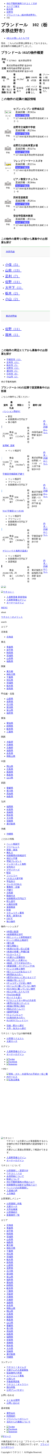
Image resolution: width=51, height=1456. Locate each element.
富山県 (10, 710)
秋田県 (10, 653)
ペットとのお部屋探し (17, 1188)
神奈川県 (11, 674)
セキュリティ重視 (15, 913)
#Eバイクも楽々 (14, 997)
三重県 (10, 732)
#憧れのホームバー (16, 1009)
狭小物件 (11, 921)
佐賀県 (10, 809)
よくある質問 (13, 1400)
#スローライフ (14, 954)
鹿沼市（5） (12, 371)
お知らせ (11, 1378)
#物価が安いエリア (16, 980)
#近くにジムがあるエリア (19, 972)
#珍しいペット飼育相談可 (19, 937)
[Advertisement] (25, 1109)
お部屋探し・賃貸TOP (17, 1170)
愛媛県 (10, 788)
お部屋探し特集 (14, 1203)
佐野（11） (13, 282)
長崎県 (10, 812)
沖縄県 (10, 834)
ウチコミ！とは (14, 1173)
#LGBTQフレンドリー (17, 1020)
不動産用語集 (13, 1381)
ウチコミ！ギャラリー (17, 1384)
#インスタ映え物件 (16, 969)
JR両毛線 (10, 251)
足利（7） (12, 276)
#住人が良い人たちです (18, 38)
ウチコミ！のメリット (12, 617)
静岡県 (10, 726)
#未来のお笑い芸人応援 (18, 949)
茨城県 (10, 683)
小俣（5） (12, 264)
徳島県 (10, 796)
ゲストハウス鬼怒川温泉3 (15, 551)
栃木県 (10, 9)
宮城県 (10, 655)
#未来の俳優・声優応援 (18, 951)
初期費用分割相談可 (16, 855)
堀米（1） (12, 334)
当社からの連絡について (18, 1422)
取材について (13, 1179)
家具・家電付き (14, 916)
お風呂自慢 (12, 904)
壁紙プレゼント (14, 861)
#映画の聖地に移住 (16, 1006)
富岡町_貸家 (9, 445)
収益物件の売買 (14, 1373)
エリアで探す (13, 6)
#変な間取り (12, 946)
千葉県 (10, 677)
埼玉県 (10, 680)
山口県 (10, 778)
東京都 (10, 671)
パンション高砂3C (11, 411)
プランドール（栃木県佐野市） (22, 15)
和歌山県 (11, 756)
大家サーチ (12, 1041)
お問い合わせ (13, 1403)
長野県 (10, 701)
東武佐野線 (11, 316)
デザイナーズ (13, 870)
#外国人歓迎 (12, 931)
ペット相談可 (13, 844)
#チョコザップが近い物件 (19, 983)
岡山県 (10, 766)
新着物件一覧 (13, 1215)
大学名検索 (12, 1209)
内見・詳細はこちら (45, 427)
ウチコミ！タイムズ (16, 1367)
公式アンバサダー (15, 1390)
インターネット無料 (16, 864)
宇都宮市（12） (14, 359)
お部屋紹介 (12, 1212)
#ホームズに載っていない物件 (21, 986)
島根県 (10, 772)
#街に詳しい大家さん (17, 960)
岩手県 (10, 650)
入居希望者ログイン (16, 600)
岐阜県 (10, 729)
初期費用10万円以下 (16, 898)
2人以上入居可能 (15, 878)
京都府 (10, 747)
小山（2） (12, 299)
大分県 (10, 818)
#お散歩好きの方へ (16, 1017)
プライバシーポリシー (17, 1419)
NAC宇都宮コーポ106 (13, 511)
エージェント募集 (15, 1376)
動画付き (11, 895)
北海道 (10, 637)
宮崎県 (10, 821)
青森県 (10, 647)
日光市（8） (12, 374)
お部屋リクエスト (15, 1038)
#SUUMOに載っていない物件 (21, 989)
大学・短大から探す (16, 1028)
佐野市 (10, 12)
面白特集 (11, 1387)
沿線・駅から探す (15, 1025)
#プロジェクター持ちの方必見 (21, 1000)
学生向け (11, 881)
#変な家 (10, 943)
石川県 (10, 704)
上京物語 (11, 1193)
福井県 (10, 713)
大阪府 (10, 742)
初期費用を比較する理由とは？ (22, 1185)
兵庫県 (10, 745)
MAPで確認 (22, 115)
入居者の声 (12, 1190)
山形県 (10, 658)
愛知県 (10, 723)
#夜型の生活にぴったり (18, 1003)
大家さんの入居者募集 (17, 1370)
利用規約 (11, 1416)
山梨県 (10, 699)
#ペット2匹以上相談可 (17, 940)
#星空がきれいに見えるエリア (21, 977)
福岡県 (10, 806)
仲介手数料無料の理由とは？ (21, 1182)
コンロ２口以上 (14, 884)
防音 (9, 910)
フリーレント (13, 847)
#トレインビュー (15, 1015)
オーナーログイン (15, 603)
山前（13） (13, 270)
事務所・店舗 (13, 887)
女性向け (11, 867)
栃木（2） (12, 293)
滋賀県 (10, 750)
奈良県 (10, 753)
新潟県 (10, 707)
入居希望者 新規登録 (17, 597)
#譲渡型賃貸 (12, 1012)
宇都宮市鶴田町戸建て (13, 474)
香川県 (10, 791)
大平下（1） (14, 287)
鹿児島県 (11, 824)
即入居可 (11, 901)
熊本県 (10, 815)
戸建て (10, 890)
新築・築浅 (12, 850)
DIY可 (10, 918)
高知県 (10, 793)
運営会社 (11, 1413)
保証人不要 (12, 858)
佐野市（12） (13, 368)
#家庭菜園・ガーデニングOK (21, 966)
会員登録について (15, 1176)
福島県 (10, 661)
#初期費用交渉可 (15, 934)
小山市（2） (12, 377)
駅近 (9, 873)
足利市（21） (13, 362)
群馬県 (10, 688)
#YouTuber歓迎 (14, 994)
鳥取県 (10, 775)
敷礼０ (10, 852)
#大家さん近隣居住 (16, 957)
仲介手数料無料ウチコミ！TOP (22, 3)
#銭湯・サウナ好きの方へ (19, 963)
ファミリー (12, 875)
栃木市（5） (12, 365)
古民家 (10, 893)
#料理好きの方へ (15, 974)
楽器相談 (11, 907)
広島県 (10, 769)
